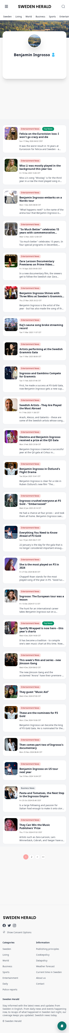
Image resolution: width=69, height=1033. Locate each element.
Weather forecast (45, 966)
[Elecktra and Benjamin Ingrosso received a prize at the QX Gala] (11, 436)
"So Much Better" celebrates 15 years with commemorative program (39, 231)
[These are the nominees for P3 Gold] (11, 712)
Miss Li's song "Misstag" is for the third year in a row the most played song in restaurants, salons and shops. (40, 179)
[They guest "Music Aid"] (11, 691)
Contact (40, 983)
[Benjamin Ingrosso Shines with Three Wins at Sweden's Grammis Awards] (11, 292)
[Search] (63, 6)
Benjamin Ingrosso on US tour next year (38, 770)
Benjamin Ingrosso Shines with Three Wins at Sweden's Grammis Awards (40, 294)
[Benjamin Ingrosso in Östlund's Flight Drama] (11, 468)
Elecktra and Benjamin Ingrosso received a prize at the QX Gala (39, 438)
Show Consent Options (19, 932)
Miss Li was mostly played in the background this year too (40, 167)
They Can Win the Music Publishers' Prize (34, 826)
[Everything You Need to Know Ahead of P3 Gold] (11, 532)
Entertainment (10, 977)
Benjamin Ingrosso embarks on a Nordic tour (40, 199)
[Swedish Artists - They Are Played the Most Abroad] (11, 404)
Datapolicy (41, 960)
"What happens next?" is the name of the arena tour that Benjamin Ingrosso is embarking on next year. (41, 211)
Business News (27, 788)
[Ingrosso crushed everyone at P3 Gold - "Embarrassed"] (11, 500)
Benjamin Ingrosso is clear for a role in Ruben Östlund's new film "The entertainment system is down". (40, 482)
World (29, 16)
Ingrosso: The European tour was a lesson (41, 598)
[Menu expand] (6, 6)
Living (18, 16)
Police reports (10, 989)
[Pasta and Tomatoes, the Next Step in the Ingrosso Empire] (11, 792)
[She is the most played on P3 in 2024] (11, 564)
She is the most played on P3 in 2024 (39, 566)
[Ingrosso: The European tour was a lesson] (11, 596)
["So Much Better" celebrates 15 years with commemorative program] (11, 229)
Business (40, 16)
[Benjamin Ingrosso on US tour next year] (11, 768)
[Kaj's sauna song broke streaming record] (11, 324)
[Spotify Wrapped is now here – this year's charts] (11, 627)
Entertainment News (30, 128)
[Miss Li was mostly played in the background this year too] (11, 165)
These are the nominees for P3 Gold (38, 714)
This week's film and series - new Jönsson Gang (40, 661)
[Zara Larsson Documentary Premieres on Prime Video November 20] (11, 260)
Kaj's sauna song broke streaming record (41, 326)
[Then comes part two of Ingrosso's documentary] (11, 744)
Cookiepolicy (42, 954)
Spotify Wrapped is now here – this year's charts (41, 630)
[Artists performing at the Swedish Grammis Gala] (11, 348)
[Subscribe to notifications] (61, 1025)
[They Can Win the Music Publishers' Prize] (11, 824)
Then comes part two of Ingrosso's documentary (41, 746)
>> (43, 856)
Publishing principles (47, 948)
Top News (48, 128)
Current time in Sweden (49, 972)
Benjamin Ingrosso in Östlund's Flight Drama (39, 470)
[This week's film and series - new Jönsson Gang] (11, 659)
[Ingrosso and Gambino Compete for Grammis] (11, 372)
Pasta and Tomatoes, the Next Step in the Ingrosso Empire (41, 794)
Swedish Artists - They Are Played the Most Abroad (40, 407)
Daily (5, 983)
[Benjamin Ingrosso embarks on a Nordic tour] (11, 197)
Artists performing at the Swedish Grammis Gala (41, 350)
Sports (52, 16)
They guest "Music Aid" (34, 692)
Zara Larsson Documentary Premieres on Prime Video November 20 (36, 263)
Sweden (7, 16)
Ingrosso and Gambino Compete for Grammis (40, 375)
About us (41, 977)
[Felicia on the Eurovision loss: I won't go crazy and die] (11, 133)
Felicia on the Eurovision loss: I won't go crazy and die (39, 135)
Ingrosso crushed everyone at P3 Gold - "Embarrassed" (40, 502)
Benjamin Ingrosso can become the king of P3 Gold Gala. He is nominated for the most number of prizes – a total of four (41, 726)
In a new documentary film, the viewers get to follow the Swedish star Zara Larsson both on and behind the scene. (40, 275)
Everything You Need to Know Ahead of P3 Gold (38, 534)
